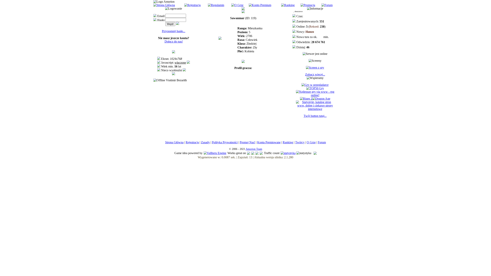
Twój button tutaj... (315, 115)
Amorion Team (254, 149)
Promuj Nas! (247, 142)
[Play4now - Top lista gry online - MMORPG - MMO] (315, 84)
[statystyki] (288, 153)
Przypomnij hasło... (173, 31)
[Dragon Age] (321, 98)
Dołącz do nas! (174, 41)
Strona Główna (174, 142)
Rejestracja (192, 142)
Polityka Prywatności (225, 142)
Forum (322, 142)
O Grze (311, 142)
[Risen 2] (306, 98)
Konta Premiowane (269, 142)
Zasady (205, 142)
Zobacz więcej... (315, 74)
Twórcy (300, 142)
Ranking (288, 142)
